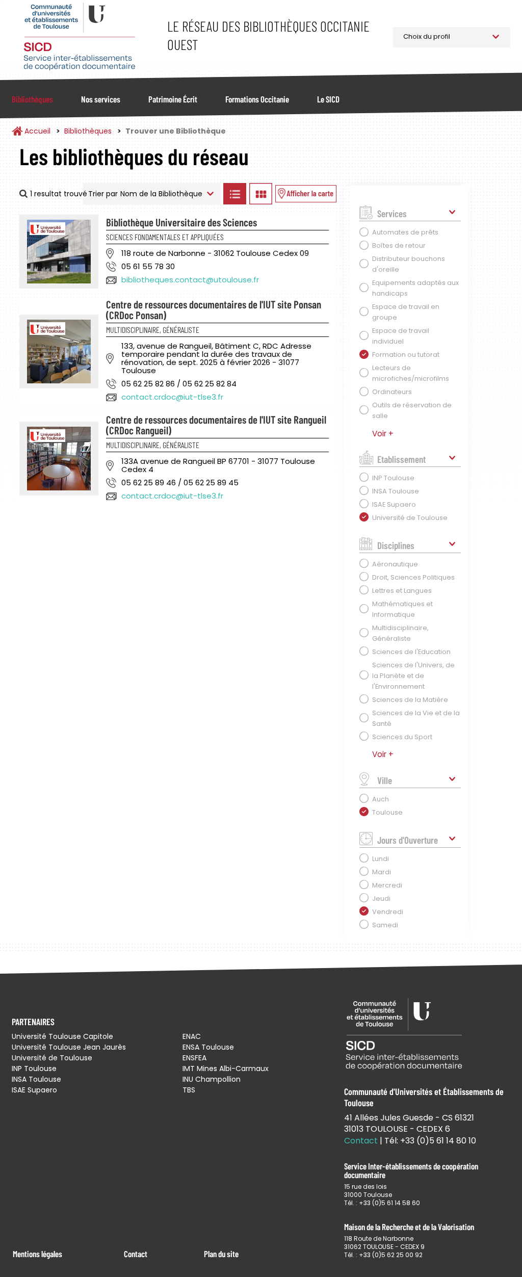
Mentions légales (37, 1253)
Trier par (103, 193)
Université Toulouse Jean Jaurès (69, 1047)
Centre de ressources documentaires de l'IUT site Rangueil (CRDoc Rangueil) (216, 424)
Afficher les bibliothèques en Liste (235, 193)
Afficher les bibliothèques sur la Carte (305, 193)
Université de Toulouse (52, 1058)
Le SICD (328, 99)
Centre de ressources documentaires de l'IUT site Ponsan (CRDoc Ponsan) (213, 309)
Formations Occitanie (257, 99)
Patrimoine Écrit (172, 99)
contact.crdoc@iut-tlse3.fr (172, 397)
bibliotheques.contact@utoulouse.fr (190, 279)
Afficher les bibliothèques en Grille (261, 193)
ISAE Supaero (34, 1090)
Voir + (383, 433)
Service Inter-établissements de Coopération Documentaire (79, 37)
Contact (135, 1253)
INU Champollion (211, 1079)
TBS (188, 1090)
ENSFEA (194, 1058)
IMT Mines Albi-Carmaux (225, 1068)
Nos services (100, 99)
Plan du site (221, 1253)
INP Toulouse (34, 1068)
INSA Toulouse (36, 1079)
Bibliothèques (32, 99)
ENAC (191, 1036)
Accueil (37, 131)
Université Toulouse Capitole (62, 1036)
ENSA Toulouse (208, 1047)
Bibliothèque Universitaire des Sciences (181, 222)
